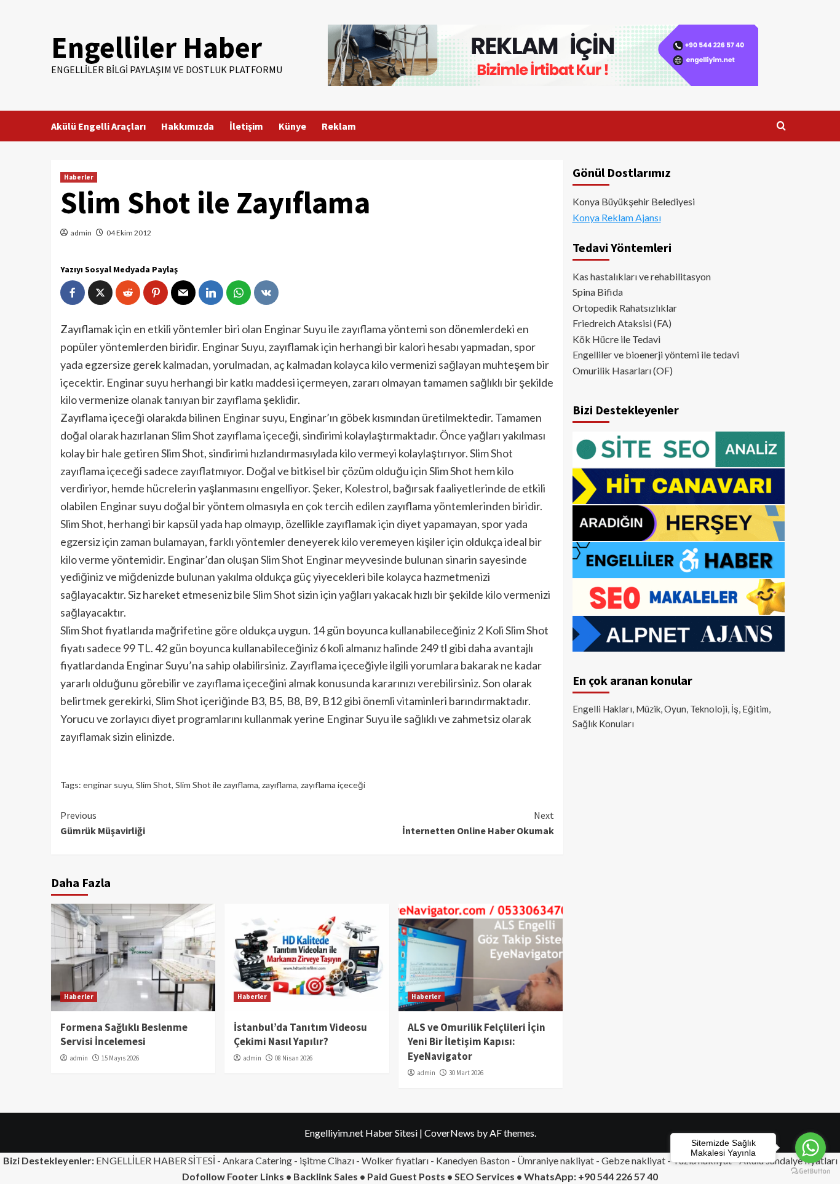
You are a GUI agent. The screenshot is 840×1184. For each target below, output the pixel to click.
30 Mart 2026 (466, 1072)
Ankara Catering (257, 1160)
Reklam (339, 126)
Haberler (78, 177)
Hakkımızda (187, 126)
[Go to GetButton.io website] (810, 1171)
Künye (292, 126)
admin (81, 232)
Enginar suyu (254, 417)
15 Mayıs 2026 (120, 1058)
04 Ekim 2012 (128, 232)
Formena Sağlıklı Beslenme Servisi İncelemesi (124, 1034)
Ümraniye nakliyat (555, 1160)
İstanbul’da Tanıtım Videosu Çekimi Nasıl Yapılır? (300, 1034)
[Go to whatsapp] (810, 1147)
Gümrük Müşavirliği (102, 823)
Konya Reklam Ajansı (617, 217)
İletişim (246, 126)
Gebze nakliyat (633, 1160)
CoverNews (449, 1133)
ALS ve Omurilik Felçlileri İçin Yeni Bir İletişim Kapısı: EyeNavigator (476, 1042)
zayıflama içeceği (237, 683)
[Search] (781, 126)
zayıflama (279, 784)
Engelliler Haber (156, 47)
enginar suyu (107, 784)
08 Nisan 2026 (293, 1058)
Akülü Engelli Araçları (98, 126)
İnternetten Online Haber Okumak (477, 823)
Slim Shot (81, 524)
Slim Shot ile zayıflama (216, 784)
